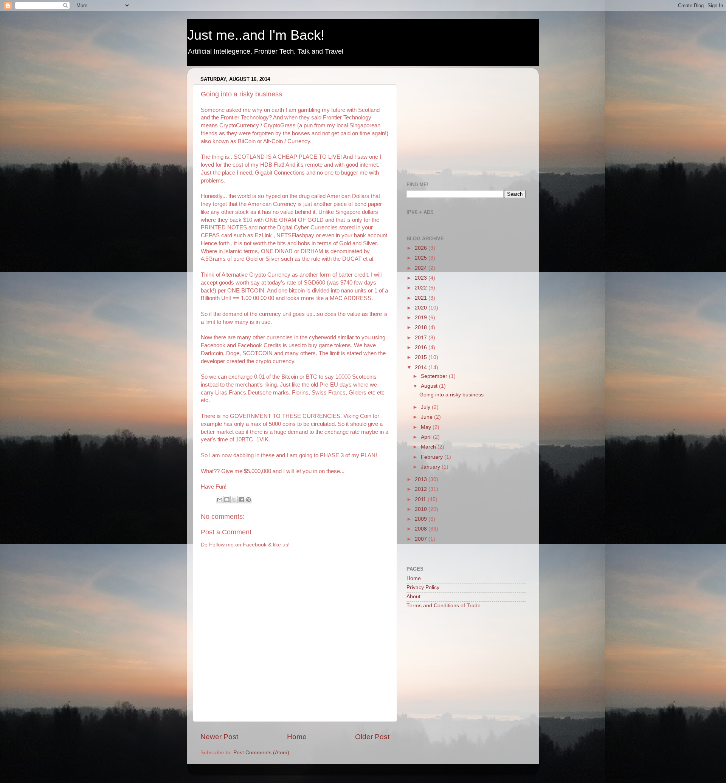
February (432, 457)
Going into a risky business (451, 395)
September (435, 376)
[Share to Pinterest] (248, 499)
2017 (421, 337)
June (427, 417)
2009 (421, 519)
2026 (421, 248)
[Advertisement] (463, 121)
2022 (421, 288)
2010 (421, 509)
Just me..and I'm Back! (255, 35)
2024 (421, 268)
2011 (421, 499)
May (427, 427)
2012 (421, 489)
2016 (421, 347)
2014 (421, 367)
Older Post (372, 737)
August (430, 386)
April (427, 437)
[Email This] (219, 499)
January (431, 467)
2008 (421, 529)
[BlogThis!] (227, 499)
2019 (421, 317)
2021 (421, 298)
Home (297, 737)
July (426, 407)
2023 (421, 278)
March (429, 447)
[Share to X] (234, 499)
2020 (421, 308)
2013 (421, 479)
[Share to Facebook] (241, 499)
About (413, 596)
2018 (421, 327)
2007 (421, 539)
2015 (421, 357)
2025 (421, 258)
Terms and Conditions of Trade (443, 605)
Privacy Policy (422, 587)
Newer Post (219, 737)
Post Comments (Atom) (261, 752)
